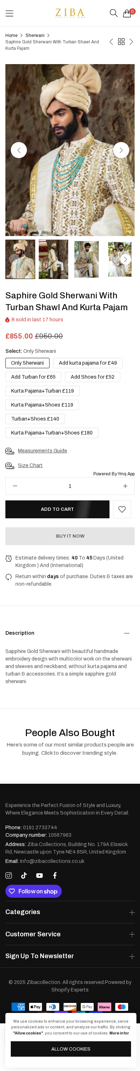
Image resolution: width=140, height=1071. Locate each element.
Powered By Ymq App (114, 473)
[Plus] (125, 486)
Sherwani (35, 35)
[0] (127, 13)
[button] (121, 150)
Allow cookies (70, 1049)
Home (11, 35)
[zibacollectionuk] (70, 13)
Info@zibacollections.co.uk (44, 861)
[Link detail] (8, 875)
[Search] (114, 13)
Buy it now (70, 536)
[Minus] (15, 486)
